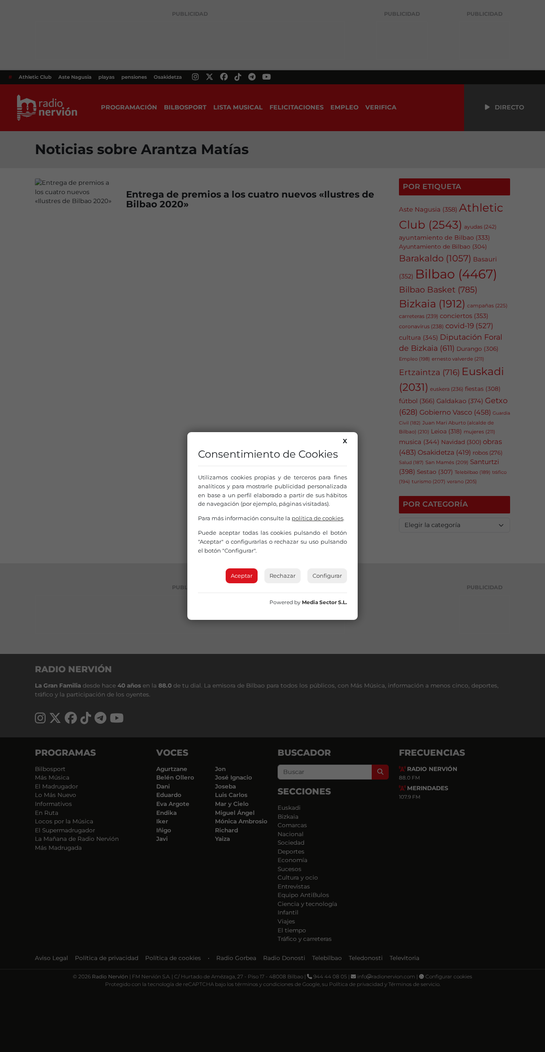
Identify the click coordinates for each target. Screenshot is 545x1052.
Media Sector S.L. (324, 602)
